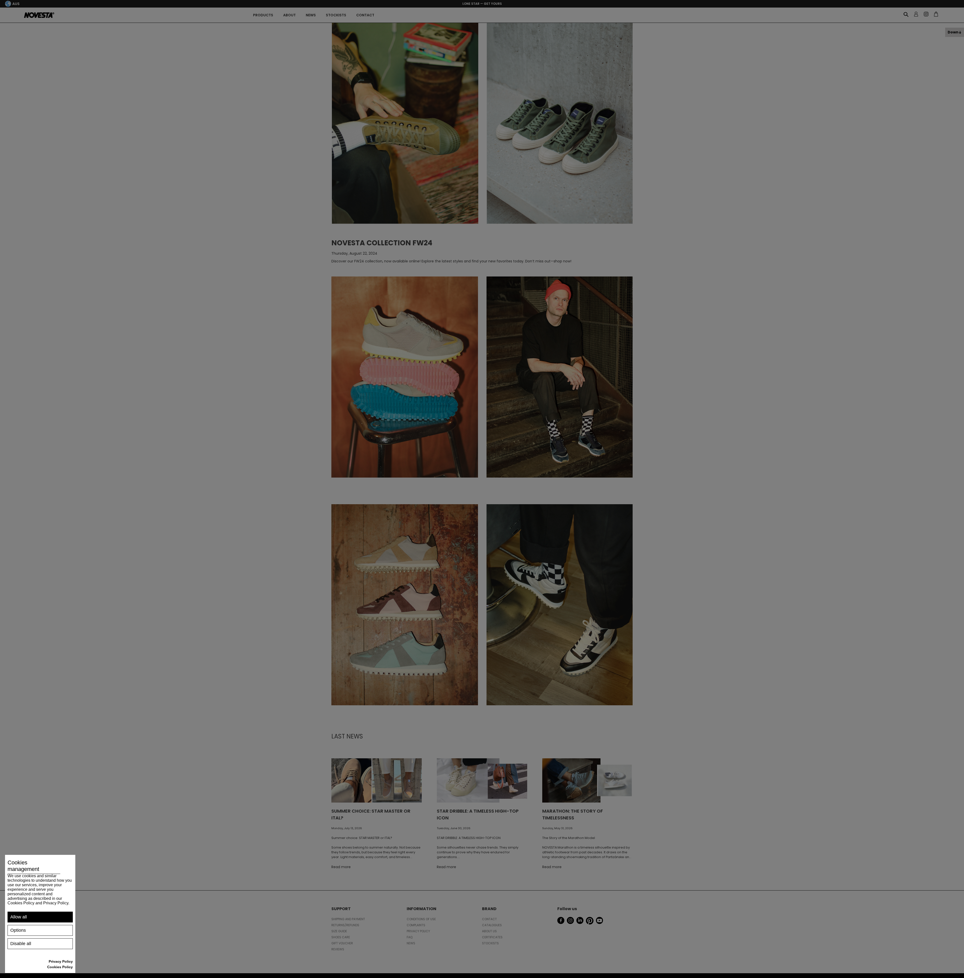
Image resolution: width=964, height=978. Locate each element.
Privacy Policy (61, 961)
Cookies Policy (60, 967)
